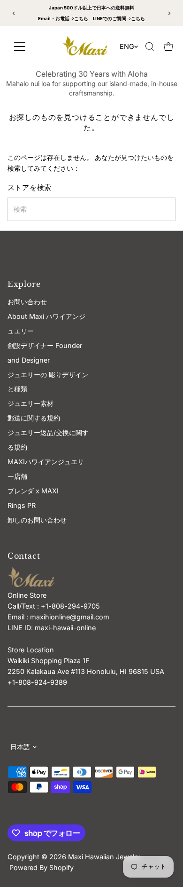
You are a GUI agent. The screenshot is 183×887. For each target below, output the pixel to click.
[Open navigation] (29, 46)
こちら (81, 18)
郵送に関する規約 (34, 418)
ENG (127, 46)
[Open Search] (149, 46)
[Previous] (14, 13)
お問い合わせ (27, 302)
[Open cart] (168, 46)
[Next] (168, 13)
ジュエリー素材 (30, 403)
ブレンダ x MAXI (33, 491)
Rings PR (22, 505)
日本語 (20, 747)
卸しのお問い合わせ (37, 520)
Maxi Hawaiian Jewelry (105, 857)
